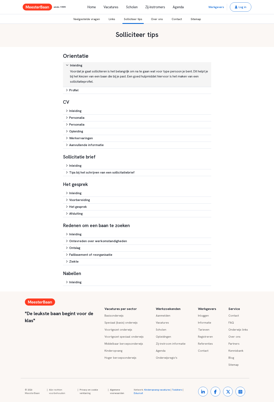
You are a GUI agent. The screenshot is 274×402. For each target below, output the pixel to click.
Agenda (178, 7)
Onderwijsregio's (166, 357)
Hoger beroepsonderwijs (120, 357)
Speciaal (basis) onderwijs (121, 322)
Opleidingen (163, 336)
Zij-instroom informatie (171, 343)
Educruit (138, 393)
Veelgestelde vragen (86, 19)
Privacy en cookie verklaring (89, 391)
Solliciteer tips (133, 19)
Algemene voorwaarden (117, 391)
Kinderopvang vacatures (157, 389)
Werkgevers (216, 7)
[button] (240, 7)
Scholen (132, 7)
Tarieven (203, 329)
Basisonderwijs (114, 315)
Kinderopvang (113, 350)
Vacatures (111, 7)
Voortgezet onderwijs (118, 329)
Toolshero (177, 389)
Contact (177, 19)
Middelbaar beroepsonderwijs (124, 343)
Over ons (157, 19)
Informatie (204, 322)
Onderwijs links (238, 329)
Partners (233, 343)
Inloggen (203, 315)
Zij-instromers (155, 7)
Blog (231, 357)
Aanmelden (163, 315)
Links (112, 19)
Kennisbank (235, 350)
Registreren (205, 336)
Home (91, 7)
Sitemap (196, 19)
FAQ (231, 322)
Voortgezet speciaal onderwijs (124, 336)
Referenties (205, 343)
